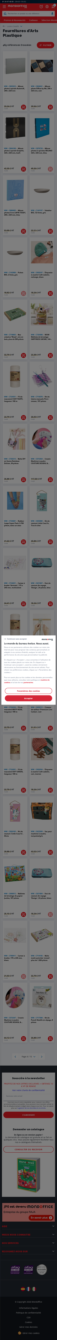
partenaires (28, 682)
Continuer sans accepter (17, 639)
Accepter (28, 698)
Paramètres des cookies (28, 690)
